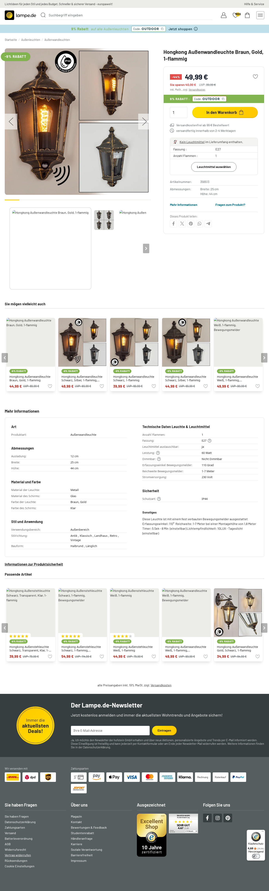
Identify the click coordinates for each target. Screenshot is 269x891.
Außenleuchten (30, 39)
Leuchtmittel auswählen (214, 167)
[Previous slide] (9, 248)
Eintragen (164, 730)
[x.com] (182, 223)
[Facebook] (173, 223)
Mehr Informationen (183, 204)
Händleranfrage (82, 838)
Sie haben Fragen (17, 816)
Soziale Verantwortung (86, 849)
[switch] (256, 856)
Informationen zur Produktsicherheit (34, 564)
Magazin (76, 816)
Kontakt (76, 822)
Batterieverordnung (18, 838)
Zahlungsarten (15, 827)
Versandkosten (197, 89)
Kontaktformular (147, 743)
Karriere (76, 844)
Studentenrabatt (82, 833)
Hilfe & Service (254, 4)
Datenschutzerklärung (96, 747)
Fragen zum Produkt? (230, 204)
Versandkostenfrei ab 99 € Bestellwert (202, 125)
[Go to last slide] (5, 358)
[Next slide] (146, 248)
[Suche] (43, 15)
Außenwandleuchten (57, 39)
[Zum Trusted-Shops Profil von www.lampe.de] (167, 835)
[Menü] (262, 832)
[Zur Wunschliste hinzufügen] (255, 76)
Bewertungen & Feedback (89, 827)
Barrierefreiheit (82, 855)
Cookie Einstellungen (19, 866)
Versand (10, 833)
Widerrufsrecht (15, 849)
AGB (8, 844)
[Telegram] (208, 223)
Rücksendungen (16, 860)
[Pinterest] (190, 223)
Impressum (78, 860)
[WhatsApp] (199, 223)
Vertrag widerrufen (18, 855)
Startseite (11, 39)
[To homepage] (20, 15)
